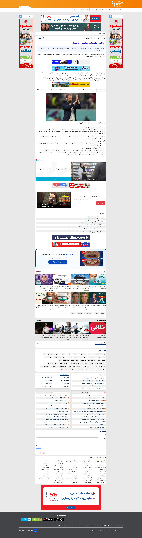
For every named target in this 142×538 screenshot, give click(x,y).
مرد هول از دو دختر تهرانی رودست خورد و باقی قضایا (56, 419)
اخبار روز (113, 9)
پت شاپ (90, 469)
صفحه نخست (119, 9)
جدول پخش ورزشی (45, 387)
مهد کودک (75, 467)
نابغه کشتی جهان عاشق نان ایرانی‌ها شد (95, 425)
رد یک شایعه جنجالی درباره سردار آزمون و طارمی (93, 383)
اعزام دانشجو (46, 463)
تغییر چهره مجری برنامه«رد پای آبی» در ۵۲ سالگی (93, 419)
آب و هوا (48, 380)
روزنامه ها (65, 377)
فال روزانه (48, 384)
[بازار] (37, 520)
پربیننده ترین (64, 392)
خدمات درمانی (88, 465)
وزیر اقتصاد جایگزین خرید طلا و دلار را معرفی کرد (56, 398)
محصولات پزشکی (88, 463)
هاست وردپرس (71, 366)
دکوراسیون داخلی (59, 474)
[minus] (40, 38)
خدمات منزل (46, 476)
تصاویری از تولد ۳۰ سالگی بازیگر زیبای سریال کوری (92, 408)
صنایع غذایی (74, 476)
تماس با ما (96, 525)
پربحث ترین (46, 392)
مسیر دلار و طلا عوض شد (62, 411)
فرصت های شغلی (89, 525)
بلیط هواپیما (91, 354)
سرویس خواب (60, 472)
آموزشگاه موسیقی (88, 480)
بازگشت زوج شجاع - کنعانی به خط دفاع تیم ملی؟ (93, 388)
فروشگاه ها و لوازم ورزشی (86, 474)
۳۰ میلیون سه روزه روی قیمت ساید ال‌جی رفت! (93, 398)
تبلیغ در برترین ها (80, 525)
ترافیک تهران (64, 384)
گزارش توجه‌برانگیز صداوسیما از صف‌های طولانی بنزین (92, 422)
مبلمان (61, 467)
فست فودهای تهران (73, 472)
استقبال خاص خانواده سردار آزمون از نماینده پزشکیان (55, 422)
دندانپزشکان (103, 476)
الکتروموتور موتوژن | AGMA (67, 370)
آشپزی (91, 9)
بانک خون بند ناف (89, 370)
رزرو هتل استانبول (101, 360)
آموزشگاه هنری (88, 482)
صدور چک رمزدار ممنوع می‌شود (97, 427)
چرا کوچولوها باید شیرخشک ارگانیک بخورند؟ (95, 233)
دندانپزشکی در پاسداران (88, 366)
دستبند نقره (68, 354)
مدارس (75, 465)
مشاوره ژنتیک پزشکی (62, 363)
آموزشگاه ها (89, 476)
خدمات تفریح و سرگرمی (44, 469)
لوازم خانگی (46, 474)
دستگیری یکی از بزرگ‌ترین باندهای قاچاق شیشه (93, 403)
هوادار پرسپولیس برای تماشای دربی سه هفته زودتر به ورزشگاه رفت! (89, 411)
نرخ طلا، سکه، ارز (46, 377)
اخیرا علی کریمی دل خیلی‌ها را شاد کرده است (58, 427)
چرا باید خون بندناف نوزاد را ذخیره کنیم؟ (96, 219)
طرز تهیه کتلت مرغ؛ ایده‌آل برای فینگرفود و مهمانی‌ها (56, 414)
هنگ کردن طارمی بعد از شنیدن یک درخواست (93, 386)
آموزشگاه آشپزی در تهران (71, 461)
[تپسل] (37, 160)
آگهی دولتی (73, 525)
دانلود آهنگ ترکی (44, 366)
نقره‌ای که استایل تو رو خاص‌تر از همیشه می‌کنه (94, 221)
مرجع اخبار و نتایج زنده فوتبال (80, 357)
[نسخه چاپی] (38, 38)
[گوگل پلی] (48, 520)
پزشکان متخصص (102, 472)
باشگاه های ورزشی (87, 472)
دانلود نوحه (79, 366)
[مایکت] (26, 520)
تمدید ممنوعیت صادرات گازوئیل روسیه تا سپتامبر (93, 417)
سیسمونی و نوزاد (45, 467)
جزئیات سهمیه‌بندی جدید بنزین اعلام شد (59, 406)
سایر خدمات (46, 480)
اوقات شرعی (64, 387)
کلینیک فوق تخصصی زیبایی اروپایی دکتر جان (95, 363)
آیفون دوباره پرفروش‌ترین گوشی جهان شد (95, 414)
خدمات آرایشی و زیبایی (100, 465)
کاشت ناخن (103, 463)
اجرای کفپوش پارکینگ (100, 370)
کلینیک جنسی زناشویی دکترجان (76, 363)
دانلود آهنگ (69, 357)
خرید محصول (101, 203)
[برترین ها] (116, 4)
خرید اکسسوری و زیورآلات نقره (50, 354)
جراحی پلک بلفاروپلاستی (63, 360)
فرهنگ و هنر (82, 9)
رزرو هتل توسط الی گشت (58, 357)
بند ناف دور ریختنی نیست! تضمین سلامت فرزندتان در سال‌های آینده (90, 231)
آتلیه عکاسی (74, 482)
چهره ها (96, 9)
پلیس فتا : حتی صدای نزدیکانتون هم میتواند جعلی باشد (93, 223)
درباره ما (102, 525)
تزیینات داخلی (60, 476)
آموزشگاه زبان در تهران (87, 478)
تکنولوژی (75, 9)
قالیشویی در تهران (59, 480)
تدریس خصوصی (73, 463)
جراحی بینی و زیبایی (101, 482)
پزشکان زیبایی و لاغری (101, 480)
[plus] (43, 38)
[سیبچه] (59, 520)
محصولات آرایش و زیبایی (100, 467)
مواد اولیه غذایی (47, 357)
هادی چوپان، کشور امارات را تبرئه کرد (95, 400)
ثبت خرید (53, 179)
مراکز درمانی (103, 469)
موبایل (47, 472)
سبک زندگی (101, 9)
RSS (59, 525)
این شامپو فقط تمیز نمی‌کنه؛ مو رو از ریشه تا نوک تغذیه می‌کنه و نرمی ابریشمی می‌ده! (86, 229)
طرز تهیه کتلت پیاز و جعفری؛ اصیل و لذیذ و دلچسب (56, 395)
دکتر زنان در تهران (102, 474)
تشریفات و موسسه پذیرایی (71, 478)
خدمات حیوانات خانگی (87, 467)
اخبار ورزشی (108, 9)
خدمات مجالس (74, 480)
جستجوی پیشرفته (65, 525)
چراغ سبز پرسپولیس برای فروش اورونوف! (95, 406)
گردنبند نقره (61, 354)
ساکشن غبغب (76, 354)
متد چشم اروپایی (91, 360)
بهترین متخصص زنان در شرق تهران (58, 366)
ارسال (38, 448)
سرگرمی (70, 9)
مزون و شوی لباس (59, 463)
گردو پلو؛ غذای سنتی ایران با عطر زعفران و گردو (57, 417)
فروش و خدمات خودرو (44, 478)
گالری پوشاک (60, 461)
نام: (105, 435)
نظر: (105, 438)
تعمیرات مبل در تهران (58, 469)
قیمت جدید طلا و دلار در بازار (61, 400)
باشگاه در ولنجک (74, 360)
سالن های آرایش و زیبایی (100, 461)
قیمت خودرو (64, 380)
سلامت (87, 9)
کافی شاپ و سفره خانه (72, 474)
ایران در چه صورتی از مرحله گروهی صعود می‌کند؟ (93, 380)
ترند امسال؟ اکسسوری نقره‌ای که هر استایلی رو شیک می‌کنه (92, 225)
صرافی (47, 465)
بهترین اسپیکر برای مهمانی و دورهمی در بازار (95, 217)
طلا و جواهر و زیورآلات (58, 465)
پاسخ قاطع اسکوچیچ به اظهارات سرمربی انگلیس (93, 378)
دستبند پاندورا (102, 357)
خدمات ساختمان (59, 478)
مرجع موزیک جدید (93, 357)
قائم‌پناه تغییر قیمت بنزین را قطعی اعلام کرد (94, 395)
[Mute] (75, 180)
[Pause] (73, 180)
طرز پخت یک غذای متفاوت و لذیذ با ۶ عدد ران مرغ (56, 403)
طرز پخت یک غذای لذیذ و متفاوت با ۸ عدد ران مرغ (56, 425)
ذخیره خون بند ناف (52, 363)
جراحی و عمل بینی (80, 370)
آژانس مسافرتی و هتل (58, 482)
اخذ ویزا (47, 461)
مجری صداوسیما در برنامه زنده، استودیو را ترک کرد (56, 409)
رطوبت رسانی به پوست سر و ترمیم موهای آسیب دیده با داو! (92, 227)
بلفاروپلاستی (84, 354)
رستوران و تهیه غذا (73, 469)
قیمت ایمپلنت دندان (100, 354)
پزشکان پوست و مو (87, 461)
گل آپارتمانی (83, 360)
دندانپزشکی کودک (102, 478)
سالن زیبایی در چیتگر (100, 366)
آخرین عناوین (100, 392)
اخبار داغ (84, 392)
